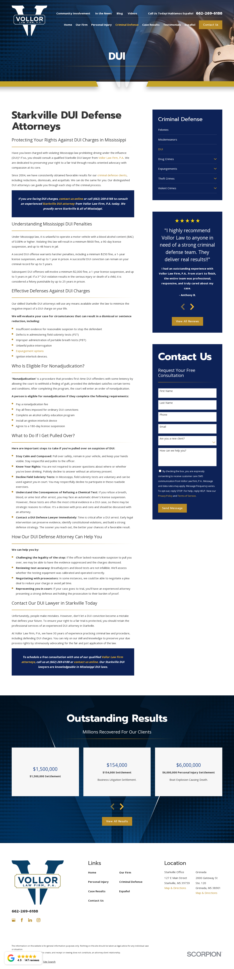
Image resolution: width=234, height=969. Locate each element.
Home (92, 872)
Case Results (96, 891)
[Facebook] (22, 920)
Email (163, 426)
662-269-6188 (209, 13)
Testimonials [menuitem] (172, 24)
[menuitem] (187, 130)
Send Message (172, 508)
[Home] (29, 20)
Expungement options (30, 351)
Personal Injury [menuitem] (101, 24)
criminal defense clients (112, 175)
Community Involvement (73, 13)
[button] (23, 958)
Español (124, 891)
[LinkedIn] (30, 920)
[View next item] (192, 306)
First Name (166, 391)
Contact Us (210, 25)
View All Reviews (187, 321)
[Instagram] (38, 920)
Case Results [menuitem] (151, 24)
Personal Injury (98, 882)
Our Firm (125, 872)
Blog (120, 13)
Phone (163, 414)
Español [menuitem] (190, 24)
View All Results (117, 821)
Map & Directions (175, 888)
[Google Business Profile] (14, 920)
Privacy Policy (165, 495)
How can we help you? (173, 450)
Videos (132, 13)
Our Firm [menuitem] (82, 24)
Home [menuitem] (68, 24)
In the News (103, 13)
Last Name (166, 402)
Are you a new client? (172, 438)
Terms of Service (187, 495)
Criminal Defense (130, 882)
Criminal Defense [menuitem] (127, 24)
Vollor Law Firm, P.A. (111, 157)
